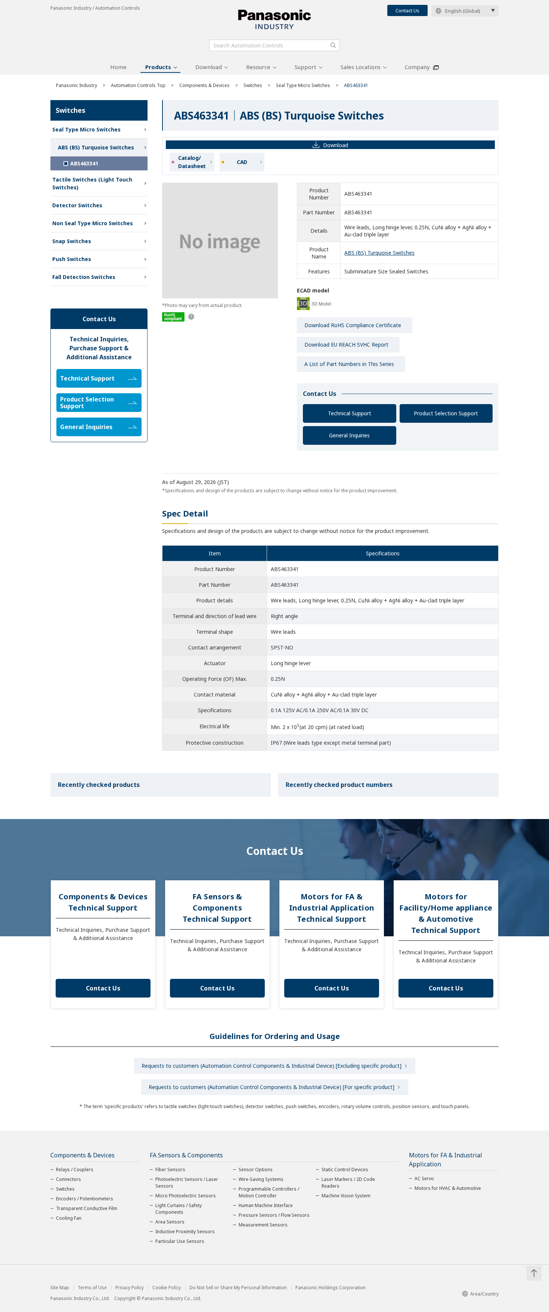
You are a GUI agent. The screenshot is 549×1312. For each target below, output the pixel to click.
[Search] (333, 45)
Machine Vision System (346, 1195)
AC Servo (424, 1178)
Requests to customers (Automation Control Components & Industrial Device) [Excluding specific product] (271, 1065)
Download (208, 67)
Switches (253, 85)
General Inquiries (349, 435)
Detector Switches (77, 205)
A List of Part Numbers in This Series (349, 363)
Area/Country (484, 1294)
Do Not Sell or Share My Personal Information (238, 1287)
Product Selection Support (446, 413)
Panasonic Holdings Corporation (330, 1287)
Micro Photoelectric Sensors (185, 1195)
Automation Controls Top (138, 85)
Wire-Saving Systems (261, 1179)
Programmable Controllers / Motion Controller (269, 1192)
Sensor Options (256, 1169)
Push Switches (71, 259)
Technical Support (349, 413)
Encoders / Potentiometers (84, 1198)
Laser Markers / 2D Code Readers (348, 1182)
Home (118, 67)
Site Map (59, 1287)
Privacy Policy (129, 1287)
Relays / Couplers (74, 1169)
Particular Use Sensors (179, 1241)
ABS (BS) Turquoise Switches (379, 252)
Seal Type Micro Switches (303, 85)
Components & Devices (204, 85)
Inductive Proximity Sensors (185, 1231)
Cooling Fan (68, 1218)
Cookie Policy (166, 1287)
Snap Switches (71, 241)
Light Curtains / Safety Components (178, 1208)
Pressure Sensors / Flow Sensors (274, 1215)
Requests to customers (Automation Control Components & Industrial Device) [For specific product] (271, 1087)
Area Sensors (169, 1222)
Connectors (68, 1179)
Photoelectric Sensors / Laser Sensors (186, 1182)
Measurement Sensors (263, 1225)
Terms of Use (92, 1287)
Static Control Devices (345, 1169)
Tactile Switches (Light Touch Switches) (92, 183)
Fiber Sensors (170, 1169)
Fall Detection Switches (83, 276)
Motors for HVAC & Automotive (448, 1188)
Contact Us (407, 10)
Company (417, 67)
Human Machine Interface (266, 1205)
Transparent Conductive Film (86, 1208)
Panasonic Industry (76, 85)
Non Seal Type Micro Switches (92, 223)
